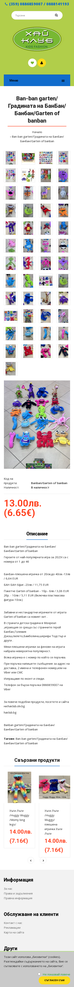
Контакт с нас (13, 923)
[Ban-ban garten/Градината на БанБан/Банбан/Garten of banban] (37, 425)
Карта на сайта (14, 932)
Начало (37, 132)
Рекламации (12, 927)
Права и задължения (18, 893)
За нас (8, 888)
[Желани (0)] (32, 63)
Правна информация (18, 898)
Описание (37, 534)
